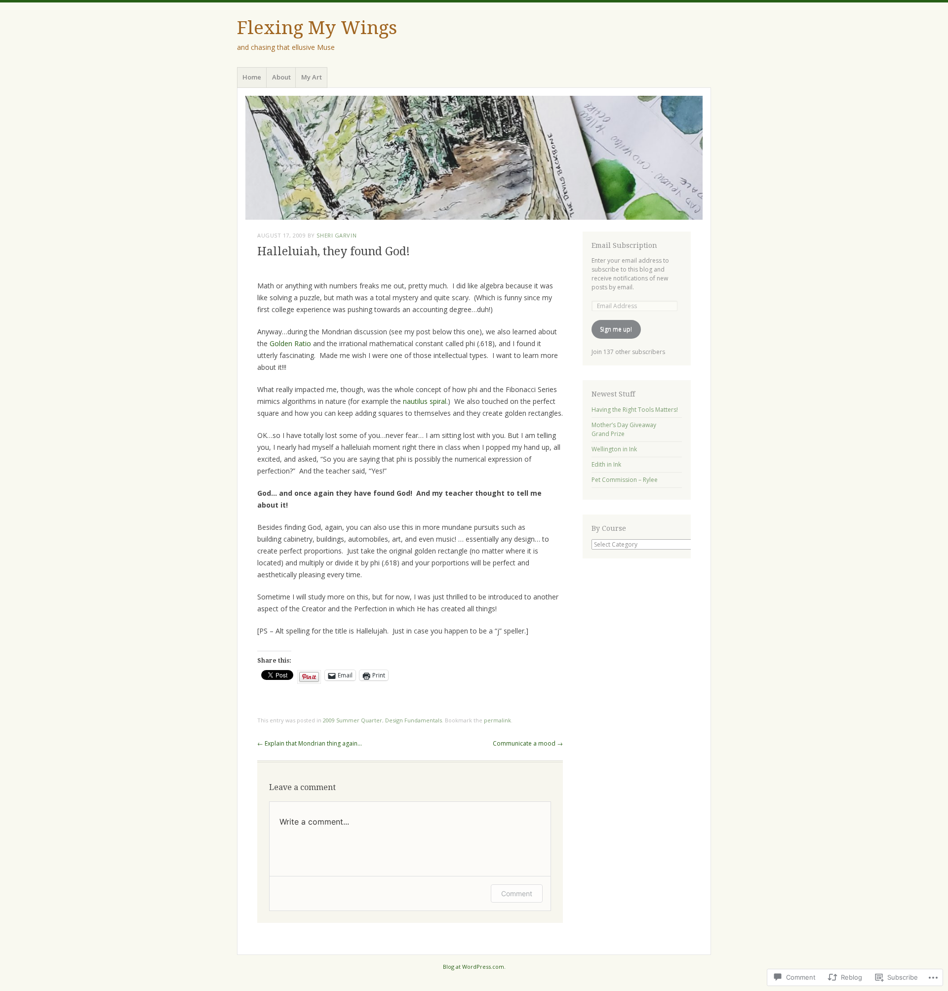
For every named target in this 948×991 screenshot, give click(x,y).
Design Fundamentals (413, 720)
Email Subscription (624, 245)
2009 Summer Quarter (352, 720)
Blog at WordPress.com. (474, 966)
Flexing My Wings (317, 28)
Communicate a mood (528, 743)
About (281, 77)
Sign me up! (616, 329)
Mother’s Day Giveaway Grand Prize (624, 429)
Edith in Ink (606, 464)
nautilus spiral (424, 401)
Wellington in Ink (614, 449)
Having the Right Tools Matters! (635, 409)
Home (251, 77)
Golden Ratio (291, 343)
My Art (311, 77)
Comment (516, 893)
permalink (497, 720)
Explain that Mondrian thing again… (309, 743)
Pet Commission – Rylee (625, 480)
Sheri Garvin (336, 235)
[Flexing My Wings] (474, 158)
